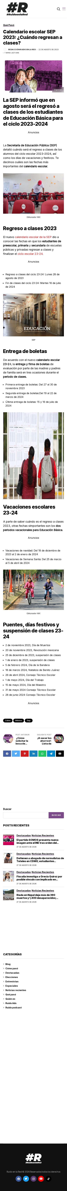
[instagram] (33, 1179)
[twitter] (26, 1179)
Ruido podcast (13, 1007)
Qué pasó (10, 994)
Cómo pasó (11, 968)
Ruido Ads (11, 1003)
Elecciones (11, 977)
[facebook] (19, 1179)
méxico (18, 720)
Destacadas (12, 972)
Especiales (11, 985)
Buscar (7, 809)
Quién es (10, 999)
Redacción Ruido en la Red (22, 50)
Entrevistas (12, 981)
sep (29, 720)
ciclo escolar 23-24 (30, 253)
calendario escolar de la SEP (33, 237)
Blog (7, 964)
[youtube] (41, 1179)
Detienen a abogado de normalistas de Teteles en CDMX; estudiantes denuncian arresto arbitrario (40, 861)
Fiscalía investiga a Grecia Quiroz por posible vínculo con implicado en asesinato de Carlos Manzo (39, 879)
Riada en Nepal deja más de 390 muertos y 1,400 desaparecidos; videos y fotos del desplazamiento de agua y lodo (39, 899)
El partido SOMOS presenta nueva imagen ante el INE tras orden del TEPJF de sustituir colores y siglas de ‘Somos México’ (39, 844)
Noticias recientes (15, 990)
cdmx (7, 720)
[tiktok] (48, 1179)
